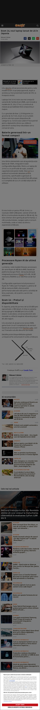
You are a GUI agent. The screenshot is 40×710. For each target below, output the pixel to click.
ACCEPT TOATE (20, 704)
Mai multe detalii (12, 680)
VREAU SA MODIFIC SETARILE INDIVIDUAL (20, 707)
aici (25, 686)
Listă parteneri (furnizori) (8, 701)
